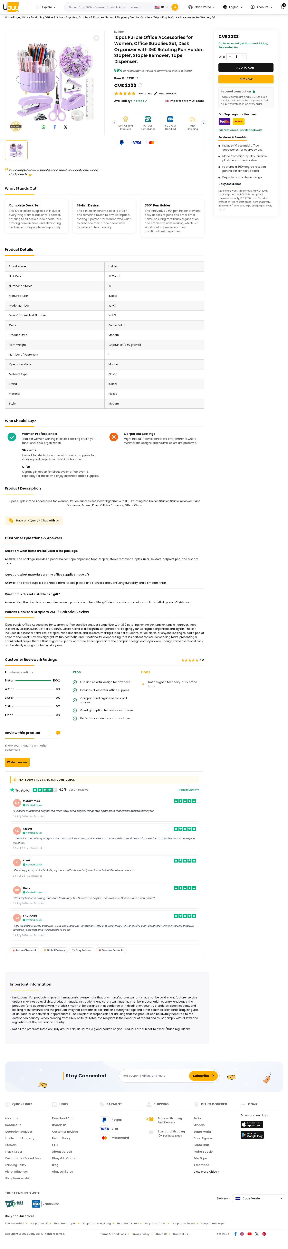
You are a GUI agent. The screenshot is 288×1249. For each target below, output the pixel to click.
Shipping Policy (15, 1165)
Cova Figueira (203, 1138)
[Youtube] (250, 1234)
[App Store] (252, 1125)
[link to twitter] (65, 127)
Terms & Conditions (113, 1234)
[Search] (174, 7)
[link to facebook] (54, 127)
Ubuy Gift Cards (63, 1158)
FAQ (55, 1145)
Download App (62, 1118)
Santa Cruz (201, 1145)
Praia (197, 1118)
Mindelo (199, 1125)
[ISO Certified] (43, 1204)
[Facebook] (236, 1234)
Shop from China (155, 1223)
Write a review (17, 762)
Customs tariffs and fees (23, 1158)
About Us (11, 1118)
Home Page (12, 17)
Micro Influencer (16, 1172)
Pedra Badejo (203, 1152)
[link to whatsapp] (43, 127)
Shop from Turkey (183, 1223)
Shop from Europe (212, 1223)
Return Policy (61, 1138)
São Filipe (200, 1158)
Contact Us (13, 1125)
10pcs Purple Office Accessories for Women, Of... (185, 17)
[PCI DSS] (14, 1203)
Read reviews (187, 790)
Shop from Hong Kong (96, 1223)
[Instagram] (242, 1234)
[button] (201, 7)
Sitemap (11, 1145)
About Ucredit (62, 1152)
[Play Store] (252, 1136)
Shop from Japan (65, 1223)
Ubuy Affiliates (62, 1172)
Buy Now (246, 79)
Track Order (13, 1152)
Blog (55, 1165)
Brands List (60, 1125)
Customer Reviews (65, 1132)
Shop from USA (14, 1223)
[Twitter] (257, 1234)
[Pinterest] (264, 1234)
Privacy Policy (140, 1234)
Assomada (201, 1165)
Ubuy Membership (18, 1178)
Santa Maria (202, 1132)
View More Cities (206, 1172)
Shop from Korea (128, 1223)
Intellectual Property (19, 1138)
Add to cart (246, 68)
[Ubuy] (11, 7)
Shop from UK (39, 1223)
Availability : (123, 101)
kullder (119, 32)
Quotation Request (18, 1132)
